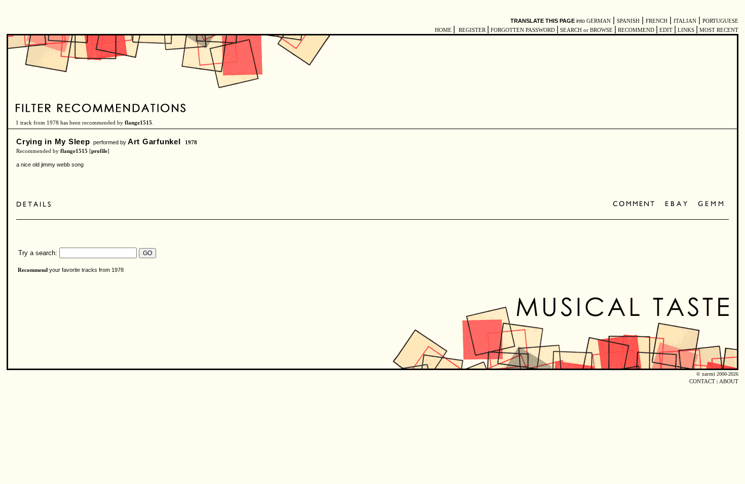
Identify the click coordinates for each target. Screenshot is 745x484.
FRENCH (656, 21)
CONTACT (702, 381)
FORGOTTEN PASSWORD (522, 30)
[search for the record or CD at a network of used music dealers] (711, 204)
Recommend (33, 270)
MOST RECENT (718, 30)
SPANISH (628, 21)
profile (99, 151)
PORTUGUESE (720, 21)
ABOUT (728, 381)
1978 (191, 142)
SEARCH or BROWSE (586, 30)
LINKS (686, 30)
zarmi (708, 374)
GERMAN (598, 21)
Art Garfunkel (154, 141)
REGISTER (472, 30)
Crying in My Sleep (53, 141)
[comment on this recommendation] (635, 204)
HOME (443, 30)
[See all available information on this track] (36, 204)
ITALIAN (685, 21)
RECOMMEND (636, 30)
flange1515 (138, 123)
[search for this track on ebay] (676, 204)
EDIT (666, 30)
